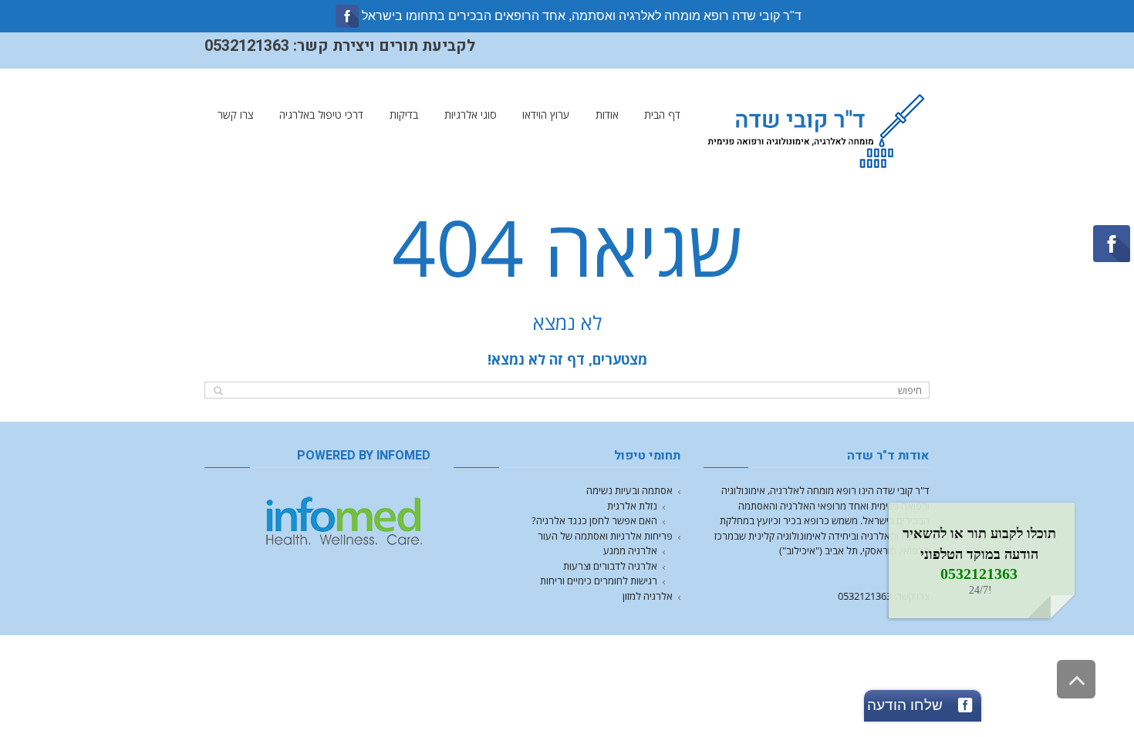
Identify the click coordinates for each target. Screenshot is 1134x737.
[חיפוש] (217, 390)
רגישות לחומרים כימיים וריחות (598, 580)
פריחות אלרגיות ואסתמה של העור (605, 536)
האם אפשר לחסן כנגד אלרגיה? (594, 520)
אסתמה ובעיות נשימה (629, 490)
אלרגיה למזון (648, 596)
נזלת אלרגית (632, 506)
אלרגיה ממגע (630, 550)
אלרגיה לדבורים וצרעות (610, 566)
